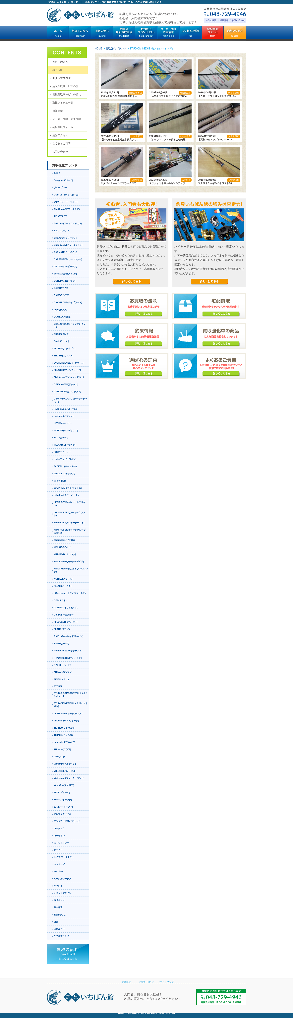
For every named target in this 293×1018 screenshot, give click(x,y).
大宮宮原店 (185, 93)
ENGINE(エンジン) (63, 355)
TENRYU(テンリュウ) (64, 728)
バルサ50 (58, 871)
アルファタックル (62, 814)
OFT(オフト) (60, 600)
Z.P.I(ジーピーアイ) (63, 807)
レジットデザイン (62, 893)
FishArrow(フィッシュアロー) (69, 377)
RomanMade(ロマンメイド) (68, 658)
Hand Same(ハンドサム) (66, 409)
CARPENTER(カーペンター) (68, 259)
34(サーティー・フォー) (66, 202)
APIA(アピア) (60, 216)
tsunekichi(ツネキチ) (64, 742)
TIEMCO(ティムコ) (63, 735)
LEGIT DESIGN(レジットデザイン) (70, 503)
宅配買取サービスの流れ (66, 94)
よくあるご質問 (61, 143)
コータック (59, 828)
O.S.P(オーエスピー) (64, 615)
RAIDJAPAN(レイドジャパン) (68, 636)
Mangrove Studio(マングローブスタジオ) (70, 531)
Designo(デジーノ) (63, 180)
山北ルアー (59, 929)
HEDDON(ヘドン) (63, 423)
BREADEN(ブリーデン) (65, 238)
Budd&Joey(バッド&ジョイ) (68, 245)
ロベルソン (59, 900)
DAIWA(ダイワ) (61, 295)
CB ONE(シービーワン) (65, 266)
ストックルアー (61, 842)
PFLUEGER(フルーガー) (66, 622)
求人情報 (57, 69)
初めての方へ (60, 61)
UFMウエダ (59, 756)
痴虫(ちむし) (60, 914)
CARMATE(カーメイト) (65, 252)
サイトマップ (166, 982)
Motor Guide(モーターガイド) (69, 561)
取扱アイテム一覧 (62, 102)
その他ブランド (61, 936)
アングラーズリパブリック (67, 821)
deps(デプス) (60, 309)
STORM (58, 686)
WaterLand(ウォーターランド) (69, 778)
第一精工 (58, 907)
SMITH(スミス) (61, 679)
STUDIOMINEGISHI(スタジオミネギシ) (71, 704)
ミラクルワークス (62, 878)
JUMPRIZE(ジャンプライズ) (68, 488)
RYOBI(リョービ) (62, 665)
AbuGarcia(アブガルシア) (67, 209)
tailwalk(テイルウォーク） (67, 720)
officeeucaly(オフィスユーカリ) (70, 593)
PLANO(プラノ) (62, 629)
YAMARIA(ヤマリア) (64, 785)
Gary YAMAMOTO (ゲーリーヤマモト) (70, 400)
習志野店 (186, 180)
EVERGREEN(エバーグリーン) (69, 363)
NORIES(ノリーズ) (63, 579)
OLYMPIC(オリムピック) (66, 607)
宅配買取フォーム (62, 127)
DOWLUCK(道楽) (62, 317)
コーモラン (59, 835)
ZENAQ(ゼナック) (63, 799)
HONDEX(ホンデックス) (66, 430)
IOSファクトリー (62, 452)
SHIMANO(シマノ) (63, 672)
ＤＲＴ (57, 173)
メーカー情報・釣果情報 (66, 118)
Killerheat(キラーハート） (67, 495)
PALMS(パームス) (63, 586)
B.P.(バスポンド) (62, 230)
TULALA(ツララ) (62, 749)
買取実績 (57, 110)
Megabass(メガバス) (64, 540)
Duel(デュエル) (61, 341)
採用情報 (224, 20)
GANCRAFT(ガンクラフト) (67, 391)
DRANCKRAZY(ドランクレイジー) (70, 325)
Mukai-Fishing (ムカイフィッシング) (71, 570)
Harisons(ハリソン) (64, 416)
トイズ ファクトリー (64, 857)
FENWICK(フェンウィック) (67, 370)
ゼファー (58, 850)
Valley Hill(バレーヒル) (65, 771)
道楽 (56, 921)
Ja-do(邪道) (60, 480)
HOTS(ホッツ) (61, 437)
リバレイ (58, 886)
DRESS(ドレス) (61, 334)
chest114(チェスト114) (65, 273)
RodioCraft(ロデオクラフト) (68, 650)
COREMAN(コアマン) (65, 281)
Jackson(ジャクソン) (64, 473)
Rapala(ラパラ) (61, 643)
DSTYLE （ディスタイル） (67, 194)
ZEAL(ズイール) (62, 792)
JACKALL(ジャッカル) (65, 466)
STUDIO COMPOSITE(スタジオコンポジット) (71, 694)
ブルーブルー (60, 187)
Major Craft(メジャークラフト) (69, 522)
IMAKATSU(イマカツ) (65, 445)
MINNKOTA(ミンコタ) (65, 554)
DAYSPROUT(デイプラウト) (68, 302)
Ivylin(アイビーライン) (65, 459)
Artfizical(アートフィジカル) (68, 223)
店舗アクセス (60, 135)
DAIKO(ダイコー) (62, 288)
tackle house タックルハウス (68, 713)
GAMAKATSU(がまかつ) (66, 384)
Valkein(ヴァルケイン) (65, 764)
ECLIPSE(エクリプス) (65, 348)
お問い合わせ (238, 20)
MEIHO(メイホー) (62, 547)
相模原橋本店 (135, 93)
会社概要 (211, 20)
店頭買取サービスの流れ (66, 86)
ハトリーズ (59, 864)
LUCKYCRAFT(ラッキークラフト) (69, 514)
